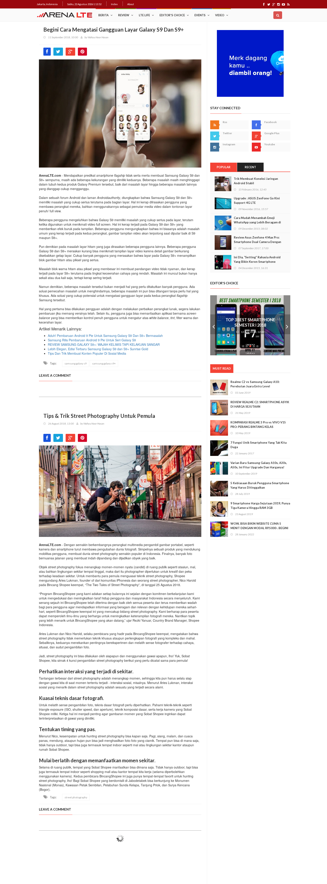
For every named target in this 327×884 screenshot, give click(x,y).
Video (219, 15)
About (130, 4)
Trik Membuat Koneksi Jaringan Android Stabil (256, 181)
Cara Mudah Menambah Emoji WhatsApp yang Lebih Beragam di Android (257, 222)
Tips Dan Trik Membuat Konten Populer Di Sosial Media (87, 353)
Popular (223, 167)
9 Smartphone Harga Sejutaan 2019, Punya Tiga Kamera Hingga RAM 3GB (260, 506)
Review (123, 15)
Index (114, 4)
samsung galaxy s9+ (104, 363)
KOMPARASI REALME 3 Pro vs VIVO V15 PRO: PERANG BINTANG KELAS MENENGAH (258, 427)
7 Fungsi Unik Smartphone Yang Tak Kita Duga (258, 445)
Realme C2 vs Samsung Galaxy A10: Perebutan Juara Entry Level (254, 384)
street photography (76, 797)
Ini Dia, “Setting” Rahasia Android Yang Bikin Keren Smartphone (257, 259)
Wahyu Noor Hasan (98, 37)
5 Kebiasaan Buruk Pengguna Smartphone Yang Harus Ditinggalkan (259, 485)
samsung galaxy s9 (76, 363)
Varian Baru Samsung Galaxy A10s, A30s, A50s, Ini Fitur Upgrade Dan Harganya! (258, 465)
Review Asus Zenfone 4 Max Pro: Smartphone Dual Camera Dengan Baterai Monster (257, 242)
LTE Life (144, 15)
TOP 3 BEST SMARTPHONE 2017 (250, 319)
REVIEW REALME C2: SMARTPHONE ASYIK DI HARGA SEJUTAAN (259, 404)
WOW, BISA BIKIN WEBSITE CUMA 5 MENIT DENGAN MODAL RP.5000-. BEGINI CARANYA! (259, 528)
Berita (103, 15)
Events (200, 15)
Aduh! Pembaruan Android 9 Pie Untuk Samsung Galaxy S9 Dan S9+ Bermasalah (105, 335)
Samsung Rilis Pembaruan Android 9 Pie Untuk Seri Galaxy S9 (92, 340)
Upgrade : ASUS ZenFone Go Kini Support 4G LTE (257, 200)
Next (287, 325)
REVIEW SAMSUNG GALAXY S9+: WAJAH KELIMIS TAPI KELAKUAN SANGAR (104, 344)
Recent (250, 167)
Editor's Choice (172, 15)
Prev (213, 325)
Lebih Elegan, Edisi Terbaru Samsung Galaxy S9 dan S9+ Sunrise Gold (98, 349)
